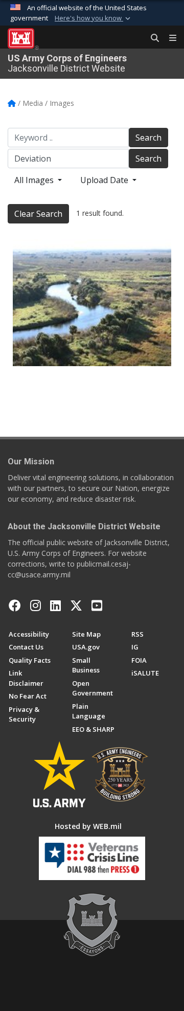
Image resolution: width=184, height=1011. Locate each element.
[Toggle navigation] (168, 38)
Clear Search (38, 213)
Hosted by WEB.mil (88, 826)
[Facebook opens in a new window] (15, 605)
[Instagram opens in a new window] (35, 605)
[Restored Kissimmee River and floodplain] (92, 302)
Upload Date (105, 180)
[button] (93, 18)
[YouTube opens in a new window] (96, 605)
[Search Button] (151, 38)
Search (148, 137)
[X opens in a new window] (76, 605)
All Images (35, 180)
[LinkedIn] (55, 605)
